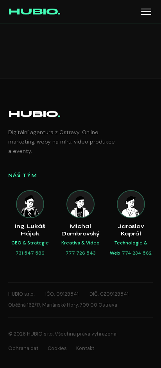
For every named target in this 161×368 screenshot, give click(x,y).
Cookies (57, 348)
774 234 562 (137, 253)
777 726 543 (81, 253)
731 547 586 (30, 253)
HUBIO (34, 114)
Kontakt (85, 348)
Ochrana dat (23, 348)
